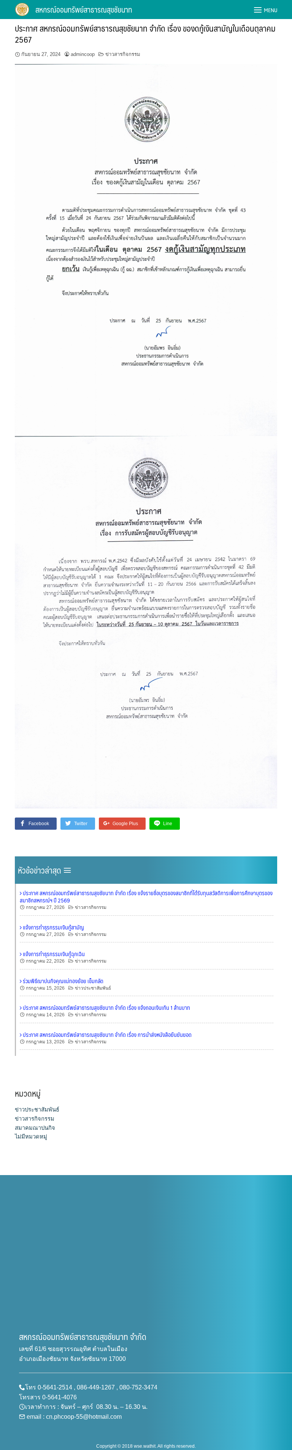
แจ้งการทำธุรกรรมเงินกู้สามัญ (53, 927)
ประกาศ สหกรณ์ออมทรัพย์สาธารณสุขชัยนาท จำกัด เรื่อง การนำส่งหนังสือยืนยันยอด (107, 1034)
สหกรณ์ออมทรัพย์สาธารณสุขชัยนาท (83, 9)
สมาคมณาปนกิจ (35, 1128)
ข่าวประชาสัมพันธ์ (93, 988)
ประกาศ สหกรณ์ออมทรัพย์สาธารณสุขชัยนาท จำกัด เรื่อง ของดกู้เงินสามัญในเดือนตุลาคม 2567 (145, 33)
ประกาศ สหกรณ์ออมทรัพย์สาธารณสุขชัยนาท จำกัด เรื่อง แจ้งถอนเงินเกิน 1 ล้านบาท (106, 1007)
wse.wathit (145, 1446)
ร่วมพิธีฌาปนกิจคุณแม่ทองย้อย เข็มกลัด (62, 980)
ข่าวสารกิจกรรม (122, 54)
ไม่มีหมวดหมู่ (31, 1137)
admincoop (83, 54)
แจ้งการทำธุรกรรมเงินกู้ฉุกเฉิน (53, 953)
